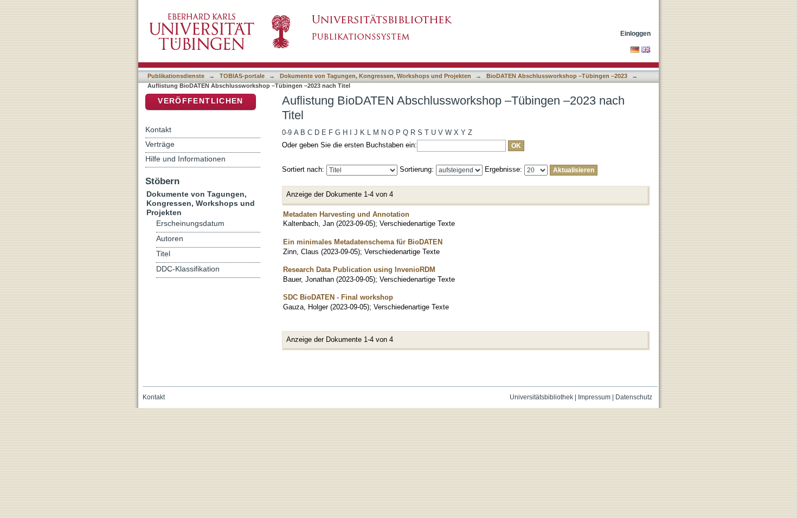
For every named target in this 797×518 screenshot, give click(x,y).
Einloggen (635, 33)
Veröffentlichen (200, 101)
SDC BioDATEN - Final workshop (338, 297)
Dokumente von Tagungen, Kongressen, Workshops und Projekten (375, 76)
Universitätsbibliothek (541, 397)
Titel (163, 254)
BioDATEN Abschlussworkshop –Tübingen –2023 (556, 76)
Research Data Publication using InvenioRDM (359, 270)
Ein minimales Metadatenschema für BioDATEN (362, 242)
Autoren (169, 239)
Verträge (160, 144)
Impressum (594, 397)
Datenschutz (633, 397)
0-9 (287, 132)
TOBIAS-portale (242, 76)
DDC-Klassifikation (188, 269)
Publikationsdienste (175, 76)
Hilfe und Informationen (185, 158)
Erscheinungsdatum (190, 223)
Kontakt (158, 129)
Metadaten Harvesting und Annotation (346, 214)
